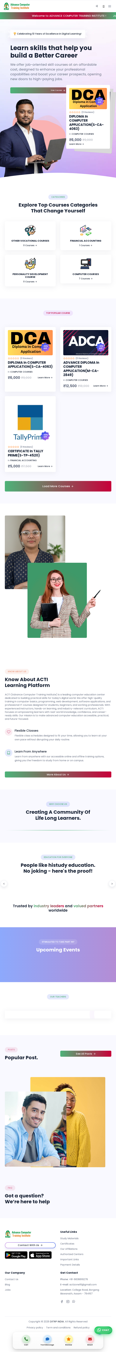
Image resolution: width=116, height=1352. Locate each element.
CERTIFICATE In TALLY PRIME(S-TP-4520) (25, 453)
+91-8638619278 (78, 1279)
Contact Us (11, 1279)
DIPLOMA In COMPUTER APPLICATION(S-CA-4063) (86, 122)
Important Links (69, 1259)
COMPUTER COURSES (83, 133)
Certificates (67, 1243)
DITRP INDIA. (57, 1321)
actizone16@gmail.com (83, 1284)
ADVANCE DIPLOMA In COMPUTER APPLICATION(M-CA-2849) (81, 368)
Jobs (8, 1290)
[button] (46, 163)
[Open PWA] (104, 6)
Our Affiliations (68, 1249)
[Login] (97, 6)
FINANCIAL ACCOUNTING (23, 460)
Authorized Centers (71, 1254)
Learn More (75, 144)
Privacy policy (35, 1327)
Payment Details (70, 1264)
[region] (58, 884)
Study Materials (69, 1238)
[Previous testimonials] (4, 883)
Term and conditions (58, 1327)
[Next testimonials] (112, 883)
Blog (7, 1284)
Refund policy (82, 1327)
